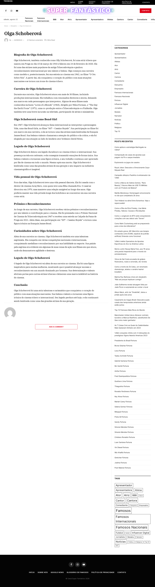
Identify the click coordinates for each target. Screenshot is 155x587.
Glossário (14, 26)
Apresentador (81, 19)
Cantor (130, 19)
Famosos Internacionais (43, 19)
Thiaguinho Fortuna (122, 386)
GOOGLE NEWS (92, 2)
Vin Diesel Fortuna (122, 447)
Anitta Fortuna (120, 371)
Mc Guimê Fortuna (122, 366)
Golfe (127, 533)
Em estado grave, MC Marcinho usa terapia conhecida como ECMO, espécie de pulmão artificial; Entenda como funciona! (132, 233)
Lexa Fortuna (120, 351)
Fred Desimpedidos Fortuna (125, 376)
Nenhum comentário (36, 40)
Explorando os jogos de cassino (127, 162)
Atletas (110, 19)
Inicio (6, 26)
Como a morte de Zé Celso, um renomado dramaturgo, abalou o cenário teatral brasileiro (131, 269)
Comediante (142, 19)
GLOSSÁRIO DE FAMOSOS (107, 2)
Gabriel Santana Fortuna (124, 361)
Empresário (119, 89)
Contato (145, 11)
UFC (117, 546)
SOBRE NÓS (80, 2)
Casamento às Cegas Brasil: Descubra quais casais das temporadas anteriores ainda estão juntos (132, 302)
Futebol (119, 533)
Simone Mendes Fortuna (124, 427)
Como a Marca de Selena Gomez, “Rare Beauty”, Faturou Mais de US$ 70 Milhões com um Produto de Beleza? (131, 185)
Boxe (141, 495)
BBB (54, 19)
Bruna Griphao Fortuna (123, 346)
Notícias (118, 120)
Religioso (118, 127)
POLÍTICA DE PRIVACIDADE (127, 2)
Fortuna (117, 100)
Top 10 (117, 131)
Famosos (123, 510)
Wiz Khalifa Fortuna (122, 452)
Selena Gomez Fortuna (123, 407)
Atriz (70, 19)
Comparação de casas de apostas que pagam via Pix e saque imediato (32, 4)
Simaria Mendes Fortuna (124, 432)
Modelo (117, 112)
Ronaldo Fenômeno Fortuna (125, 391)
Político (117, 123)
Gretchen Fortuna (121, 458)
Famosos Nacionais (29, 19)
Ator (62, 19)
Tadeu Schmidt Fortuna (124, 356)
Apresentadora (97, 19)
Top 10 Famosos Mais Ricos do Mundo (130, 310)
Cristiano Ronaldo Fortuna (125, 437)
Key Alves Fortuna (122, 396)
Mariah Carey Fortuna (123, 402)
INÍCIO (72, 2)
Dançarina (119, 85)
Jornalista (118, 108)
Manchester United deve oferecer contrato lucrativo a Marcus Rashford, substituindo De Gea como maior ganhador (132, 317)
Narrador (118, 116)
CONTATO (146, 2)
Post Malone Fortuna (123, 468)
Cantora (120, 19)
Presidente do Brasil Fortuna (126, 340)
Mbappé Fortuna (121, 412)
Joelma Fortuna (121, 463)
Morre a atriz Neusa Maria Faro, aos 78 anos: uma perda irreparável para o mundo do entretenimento (132, 251)
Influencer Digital (121, 104)
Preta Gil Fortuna (121, 417)
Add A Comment (56, 327)
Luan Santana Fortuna (123, 442)
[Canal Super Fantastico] (77, 10)
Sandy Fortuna (120, 422)
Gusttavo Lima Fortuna (123, 381)
